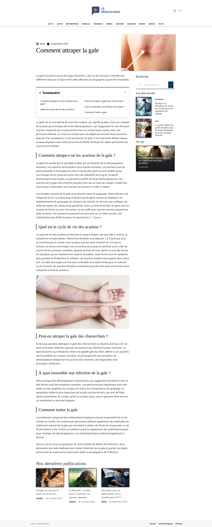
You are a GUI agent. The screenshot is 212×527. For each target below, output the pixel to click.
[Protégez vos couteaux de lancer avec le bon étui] (50, 478)
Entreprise (159, 99)
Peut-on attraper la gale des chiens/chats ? (104, 101)
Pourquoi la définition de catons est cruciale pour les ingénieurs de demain (164, 108)
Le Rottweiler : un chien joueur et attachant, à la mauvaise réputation (80, 494)
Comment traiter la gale (96, 112)
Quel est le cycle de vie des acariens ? (57, 109)
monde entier (101, 194)
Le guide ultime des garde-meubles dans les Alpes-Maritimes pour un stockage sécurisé (164, 130)
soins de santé (62, 202)
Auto (104, 501)
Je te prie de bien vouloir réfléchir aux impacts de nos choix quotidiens (154, 160)
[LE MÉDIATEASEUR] (106, 10)
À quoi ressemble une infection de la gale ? (104, 106)
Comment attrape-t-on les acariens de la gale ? (59, 102)
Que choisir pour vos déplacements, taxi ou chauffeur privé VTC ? (111, 494)
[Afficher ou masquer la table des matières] (93, 92)
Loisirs (39, 498)
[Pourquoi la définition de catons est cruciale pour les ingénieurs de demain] (143, 106)
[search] (174, 11)
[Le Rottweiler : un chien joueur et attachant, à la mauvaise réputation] (83, 478)
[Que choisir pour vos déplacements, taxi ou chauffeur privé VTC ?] (115, 478)
